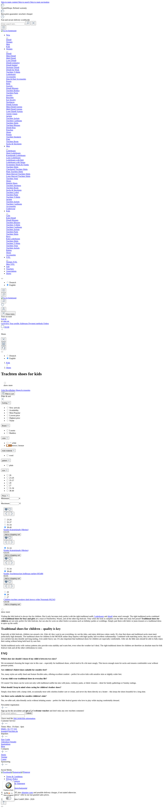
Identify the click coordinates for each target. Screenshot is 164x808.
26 (10, 475)
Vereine (4, 757)
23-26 (11, 478)
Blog (3, 746)
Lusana (12, 430)
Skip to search (24, 2)
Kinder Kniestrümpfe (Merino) (16, 530)
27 (10, 485)
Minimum (10, 498)
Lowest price (14, 415)
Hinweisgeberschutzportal (16, 788)
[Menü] (12, 782)
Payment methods (35, 323)
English (12, 285)
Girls (3, 390)
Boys (8, 390)
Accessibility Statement (15, 783)
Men (8, 146)
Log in (3, 319)
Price (4, 496)
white (14, 443)
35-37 (11, 480)
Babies (13, 390)
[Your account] (3, 309)
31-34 (11, 488)
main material (7, 451)
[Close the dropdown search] (33, 23)
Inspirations (5, 744)
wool (11, 455)
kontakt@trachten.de (9, 731)
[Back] (2, 330)
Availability (14, 410)
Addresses (24, 323)
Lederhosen (99, 616)
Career (3, 759)
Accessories (25, 390)
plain (11, 465)
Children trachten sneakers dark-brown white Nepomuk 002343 (29, 599)
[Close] (2, 806)
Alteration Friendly (8, 742)
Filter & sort (9, 394)
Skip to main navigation (39, 2)
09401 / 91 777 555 (9, 729)
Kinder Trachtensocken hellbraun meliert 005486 (23, 574)
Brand (4, 426)
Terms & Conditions (14, 776)
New (8, 35)
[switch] (8, 798)
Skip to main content (9, 2)
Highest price (14, 418)
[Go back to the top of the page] (3, 802)
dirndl (110, 616)
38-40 (11, 491)
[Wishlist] (2, 306)
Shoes (18, 390)
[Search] (27, 23)
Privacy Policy (12, 779)
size (4, 470)
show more (8, 385)
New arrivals (14, 408)
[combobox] (13, 24)
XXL (8, 257)
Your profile (14, 323)
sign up (6, 321)
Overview (5, 323)
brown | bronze (18, 445)
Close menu (9, 314)
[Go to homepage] (9, 31)
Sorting (5, 403)
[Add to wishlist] (8, 509)
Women (9, 49)
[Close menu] (7, 149)
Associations (11, 271)
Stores (8, 273)
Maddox (12, 433)
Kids (8, 211)
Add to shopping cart (12, 534)
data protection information (24, 718)
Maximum (11, 503)
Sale (8, 266)
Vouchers (10, 269)
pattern (5, 461)
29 (10, 483)
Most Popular (14, 413)
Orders (46, 323)
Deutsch (12, 282)
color (4, 438)
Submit (29, 713)
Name (11, 420)
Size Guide (5, 739)
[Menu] (3, 27)
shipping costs (27, 792)
